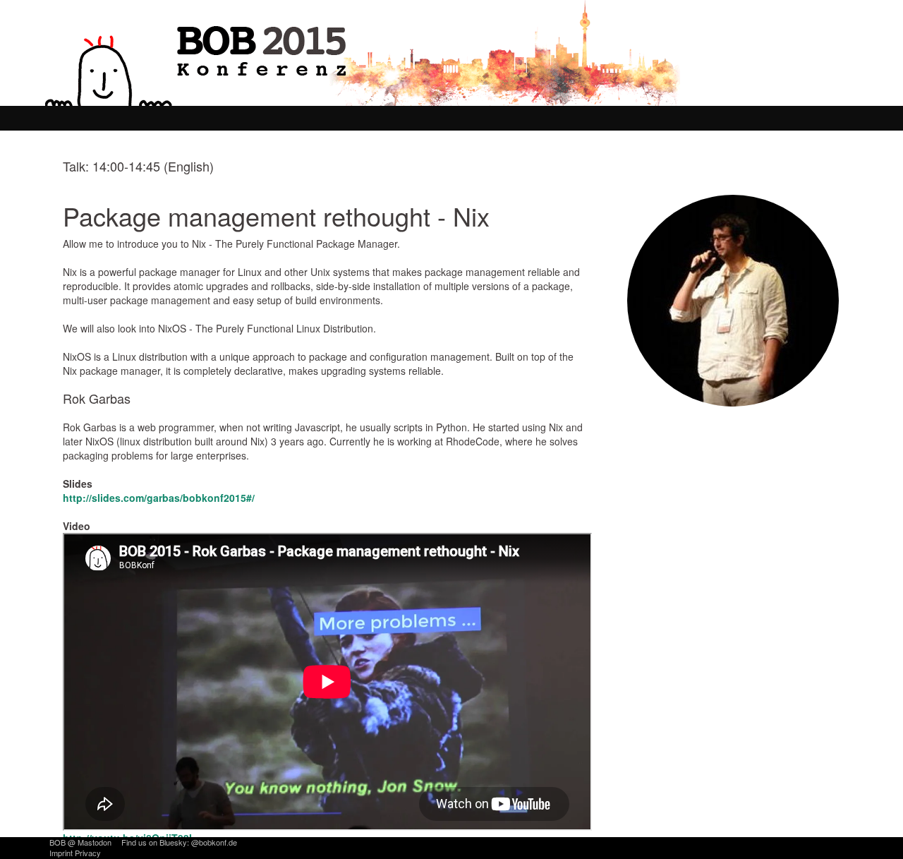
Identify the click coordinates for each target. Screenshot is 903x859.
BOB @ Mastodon (80, 842)
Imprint (61, 852)
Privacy (88, 852)
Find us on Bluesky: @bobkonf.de (179, 842)
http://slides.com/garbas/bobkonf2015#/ (159, 498)
